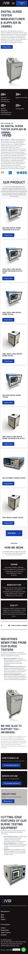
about (2, 915)
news (2, 917)
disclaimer (4, 935)
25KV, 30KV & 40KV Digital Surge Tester (12, 355)
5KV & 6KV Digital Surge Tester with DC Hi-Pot (11, 229)
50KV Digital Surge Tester (12, 518)
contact (3, 919)
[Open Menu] (13, 3)
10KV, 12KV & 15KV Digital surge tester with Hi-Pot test (12, 271)
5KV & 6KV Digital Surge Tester (11, 396)
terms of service (6, 932)
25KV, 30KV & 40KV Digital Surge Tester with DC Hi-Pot (13, 437)
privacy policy (5, 930)
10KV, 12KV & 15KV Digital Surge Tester (11, 313)
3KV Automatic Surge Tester (13, 478)
